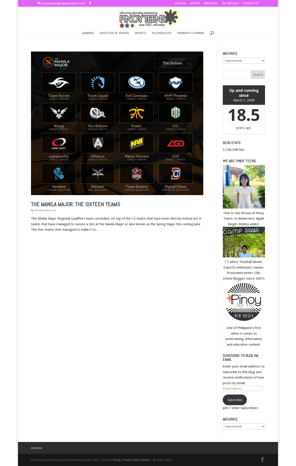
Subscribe (235, 400)
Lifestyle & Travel (114, 33)
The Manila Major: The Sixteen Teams (75, 204)
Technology (161, 33)
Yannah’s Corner (190, 33)
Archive (36, 448)
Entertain (211, 3)
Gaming (88, 33)
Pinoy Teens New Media (131, 460)
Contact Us (251, 3)
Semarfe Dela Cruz (45, 210)
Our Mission (230, 3)
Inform (195, 3)
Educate (180, 3)
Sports (140, 33)
